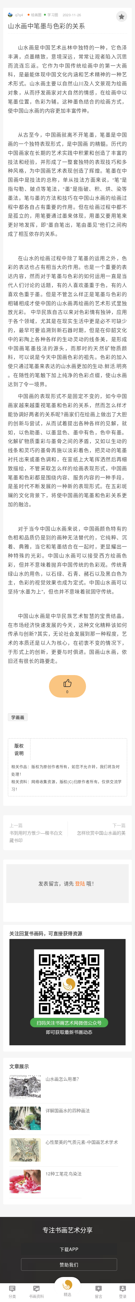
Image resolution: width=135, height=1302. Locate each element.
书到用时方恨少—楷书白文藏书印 (35, 836)
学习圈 (52, 14)
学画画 (17, 717)
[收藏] (121, 16)
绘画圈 (36, 14)
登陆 (80, 883)
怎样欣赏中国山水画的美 (101, 833)
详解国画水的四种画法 (68, 1110)
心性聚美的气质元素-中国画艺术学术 (82, 1142)
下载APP (69, 1249)
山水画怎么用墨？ (63, 1079)
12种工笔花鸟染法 (64, 1173)
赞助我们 (69, 1264)
